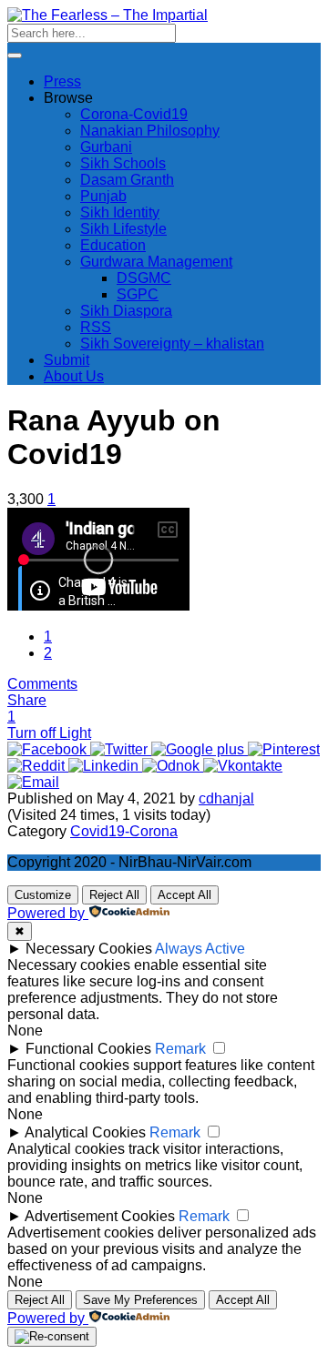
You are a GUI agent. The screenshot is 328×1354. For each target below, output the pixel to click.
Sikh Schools (123, 163)
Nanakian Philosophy (150, 130)
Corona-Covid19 (134, 114)
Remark (180, 1048)
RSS (95, 327)
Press (62, 81)
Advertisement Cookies (100, 1216)
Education (113, 245)
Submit (66, 360)
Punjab (103, 196)
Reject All (114, 895)
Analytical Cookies (85, 1132)
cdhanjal (226, 798)
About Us (74, 376)
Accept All (184, 895)
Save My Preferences (140, 1300)
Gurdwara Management (156, 261)
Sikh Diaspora (126, 310)
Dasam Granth (127, 179)
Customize (43, 895)
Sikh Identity (119, 212)
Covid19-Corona (124, 831)
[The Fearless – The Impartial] (107, 15)
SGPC (138, 294)
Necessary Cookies (89, 948)
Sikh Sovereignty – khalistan (172, 343)
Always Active (200, 948)
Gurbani (106, 147)
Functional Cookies (88, 1048)
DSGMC (144, 278)
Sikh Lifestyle (123, 229)
